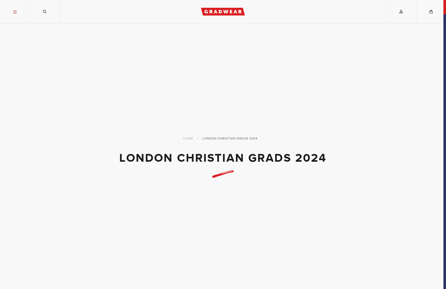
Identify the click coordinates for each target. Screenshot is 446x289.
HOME (188, 138)
